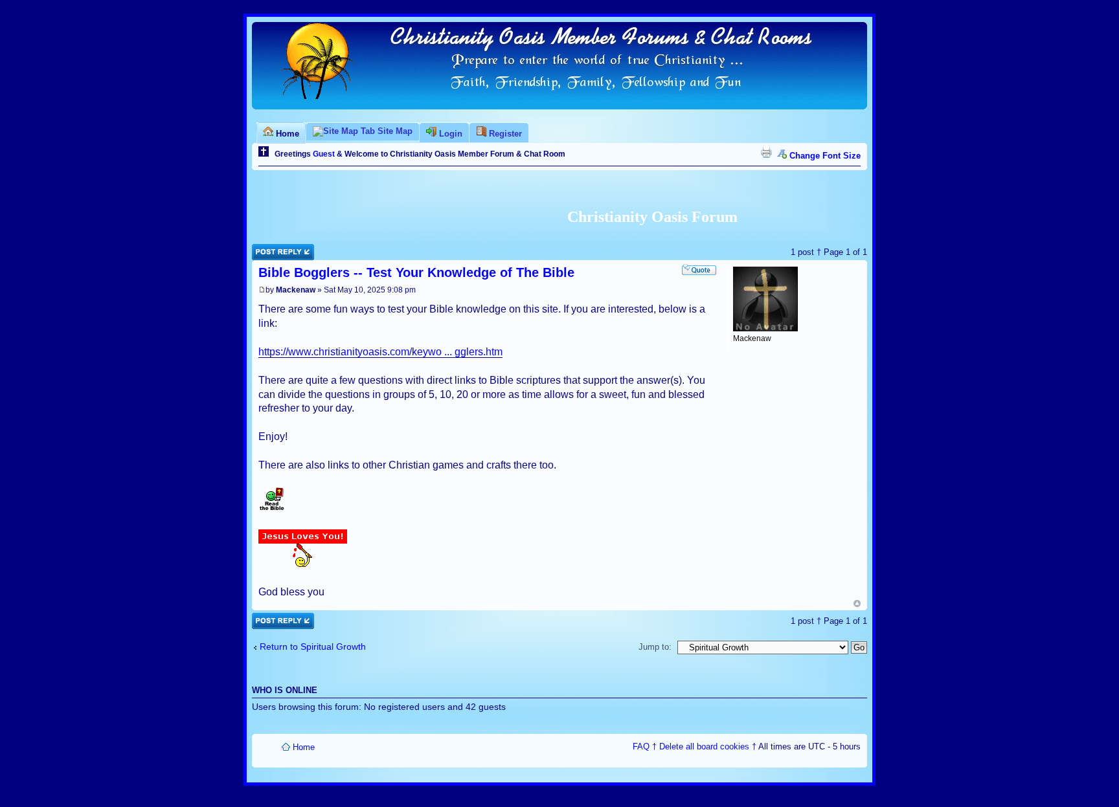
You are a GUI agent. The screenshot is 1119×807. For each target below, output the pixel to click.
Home (304, 747)
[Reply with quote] (698, 269)
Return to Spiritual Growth (313, 646)
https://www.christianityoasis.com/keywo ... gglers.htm (380, 351)
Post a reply (274, 249)
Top (857, 603)
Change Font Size (825, 155)
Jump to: (655, 647)
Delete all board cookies (704, 746)
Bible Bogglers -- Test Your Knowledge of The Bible (416, 272)
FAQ (641, 746)
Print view (766, 152)
